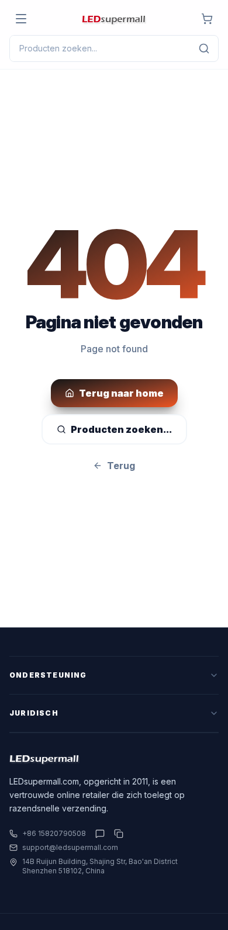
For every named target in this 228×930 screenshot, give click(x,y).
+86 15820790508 (54, 833)
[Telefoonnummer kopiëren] (116, 833)
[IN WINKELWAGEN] (207, 18)
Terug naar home (121, 393)
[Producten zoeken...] (204, 48)
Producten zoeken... (121, 429)
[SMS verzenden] (100, 833)
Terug (121, 465)
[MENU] (21, 18)
